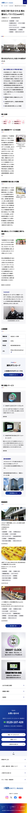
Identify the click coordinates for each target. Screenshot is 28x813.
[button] (25, 2)
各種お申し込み (5, 759)
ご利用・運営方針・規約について (9, 766)
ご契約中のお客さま (6, 773)
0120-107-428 (15, 722)
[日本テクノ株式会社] (8, 2)
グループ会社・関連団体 (7, 779)
